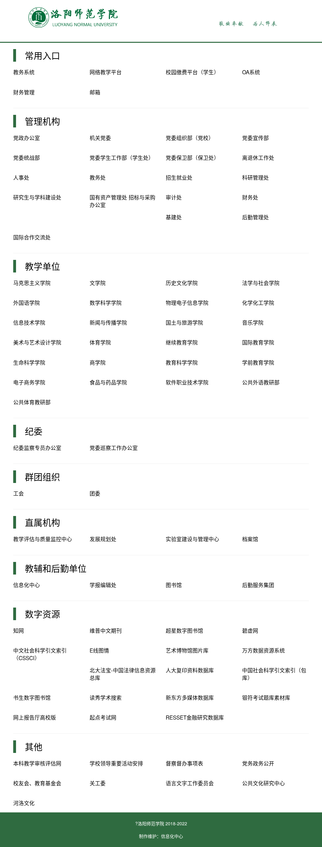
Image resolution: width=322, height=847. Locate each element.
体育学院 (100, 342)
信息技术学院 (29, 322)
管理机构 (42, 121)
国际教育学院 (258, 342)
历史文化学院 (182, 283)
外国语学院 (26, 302)
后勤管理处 (255, 217)
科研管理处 (255, 177)
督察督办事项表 (184, 763)
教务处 (98, 177)
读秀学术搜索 (106, 697)
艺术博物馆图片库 (187, 650)
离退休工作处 (258, 157)
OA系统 (251, 72)
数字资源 (42, 614)
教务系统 (24, 72)
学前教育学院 (258, 362)
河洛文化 (24, 803)
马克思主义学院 (32, 283)
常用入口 (42, 55)
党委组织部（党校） (190, 138)
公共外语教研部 (261, 382)
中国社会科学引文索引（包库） (274, 674)
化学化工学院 (258, 302)
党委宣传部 (255, 138)
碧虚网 (250, 630)
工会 (18, 493)
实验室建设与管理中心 (192, 539)
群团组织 (42, 476)
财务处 (250, 197)
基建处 (174, 217)
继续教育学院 (182, 342)
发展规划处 (103, 539)
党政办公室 (26, 138)
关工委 (98, 783)
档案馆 (250, 539)
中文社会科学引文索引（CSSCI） (40, 654)
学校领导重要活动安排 (116, 763)
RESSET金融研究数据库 (195, 717)
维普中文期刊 (106, 630)
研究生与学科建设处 (37, 197)
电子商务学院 (29, 382)
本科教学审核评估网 (37, 763)
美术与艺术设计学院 (37, 342)
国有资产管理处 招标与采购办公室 (122, 201)
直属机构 (42, 522)
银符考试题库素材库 (266, 697)
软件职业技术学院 (187, 382)
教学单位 (42, 266)
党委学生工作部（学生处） (122, 157)
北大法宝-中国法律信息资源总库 (123, 674)
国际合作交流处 (32, 237)
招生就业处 (179, 177)
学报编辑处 (103, 585)
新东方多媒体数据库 (190, 697)
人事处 (21, 177)
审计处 (174, 197)
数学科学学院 (106, 302)
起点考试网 (103, 717)
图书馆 (174, 585)
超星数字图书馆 (184, 630)
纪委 (33, 431)
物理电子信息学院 (187, 302)
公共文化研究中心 (263, 783)
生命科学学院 (29, 362)
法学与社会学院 (261, 283)
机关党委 (100, 138)
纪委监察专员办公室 (37, 448)
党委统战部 (26, 157)
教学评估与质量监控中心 (42, 539)
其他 (33, 746)
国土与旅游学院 (184, 322)
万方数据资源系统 (263, 650)
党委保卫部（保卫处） (192, 157)
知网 (18, 630)
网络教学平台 (106, 72)
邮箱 (95, 92)
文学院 (98, 283)
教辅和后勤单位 (55, 568)
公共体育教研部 (32, 402)
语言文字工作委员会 (190, 783)
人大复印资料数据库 (190, 670)
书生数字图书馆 (32, 697)
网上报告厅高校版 (34, 717)
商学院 (98, 362)
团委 (95, 493)
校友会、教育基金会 (37, 783)
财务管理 (24, 92)
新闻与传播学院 (108, 322)
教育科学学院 (182, 362)
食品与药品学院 (108, 382)
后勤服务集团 (258, 585)
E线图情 (99, 650)
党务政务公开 (258, 763)
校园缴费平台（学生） (192, 72)
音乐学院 (253, 322)
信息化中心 (26, 585)
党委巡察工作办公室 (114, 448)
